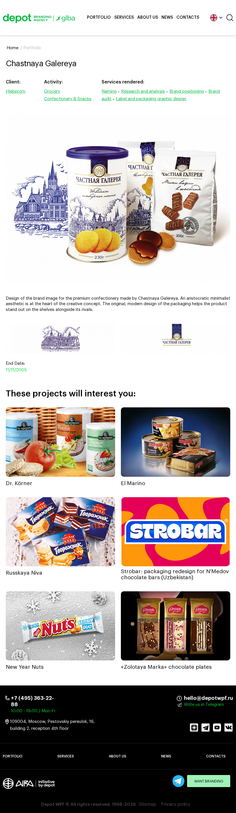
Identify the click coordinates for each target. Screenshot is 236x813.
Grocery (52, 91)
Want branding (208, 781)
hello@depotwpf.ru (188, 698)
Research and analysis (143, 91)
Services (124, 18)
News (167, 18)
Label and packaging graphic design (151, 99)
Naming (109, 91)
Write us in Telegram (204, 704)
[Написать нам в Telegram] (178, 781)
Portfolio (99, 18)
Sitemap (147, 804)
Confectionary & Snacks (68, 99)
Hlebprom (15, 91)
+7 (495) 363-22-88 (32, 701)
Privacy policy (175, 804)
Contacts (187, 18)
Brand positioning (187, 91)
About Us (147, 18)
